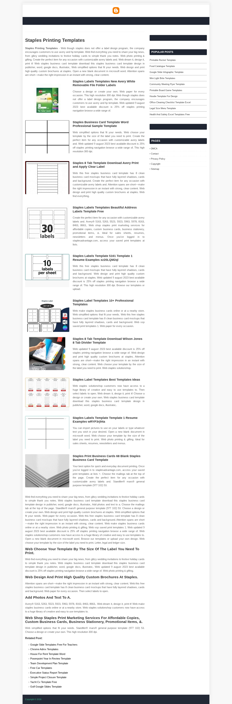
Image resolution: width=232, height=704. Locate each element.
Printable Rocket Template (163, 60)
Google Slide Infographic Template (166, 72)
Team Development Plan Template (49, 663)
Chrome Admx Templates (44, 649)
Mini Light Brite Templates (162, 78)
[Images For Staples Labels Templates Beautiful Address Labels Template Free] (47, 222)
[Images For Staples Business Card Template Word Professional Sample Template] (47, 136)
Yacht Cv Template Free (43, 682)
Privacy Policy (158, 159)
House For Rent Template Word (47, 654)
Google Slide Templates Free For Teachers (53, 644)
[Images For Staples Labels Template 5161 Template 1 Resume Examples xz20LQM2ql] (47, 270)
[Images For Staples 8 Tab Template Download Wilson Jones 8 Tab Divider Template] (47, 353)
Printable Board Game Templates (166, 90)
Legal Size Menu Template (163, 108)
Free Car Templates (41, 667)
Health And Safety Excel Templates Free (170, 114)
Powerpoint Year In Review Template (50, 658)
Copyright (155, 164)
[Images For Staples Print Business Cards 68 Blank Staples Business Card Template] (47, 470)
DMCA (154, 148)
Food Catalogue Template (162, 66)
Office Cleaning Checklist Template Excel (170, 102)
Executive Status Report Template (49, 672)
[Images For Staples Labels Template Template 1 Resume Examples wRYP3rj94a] (47, 432)
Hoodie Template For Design (163, 96)
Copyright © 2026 (33, 699)
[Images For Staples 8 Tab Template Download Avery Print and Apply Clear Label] (47, 177)
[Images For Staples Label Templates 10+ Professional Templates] (47, 315)
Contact (155, 153)
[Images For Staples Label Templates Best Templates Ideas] (47, 394)
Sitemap (155, 169)
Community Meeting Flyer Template (167, 84)
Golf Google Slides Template (46, 686)
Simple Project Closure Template (48, 677)
